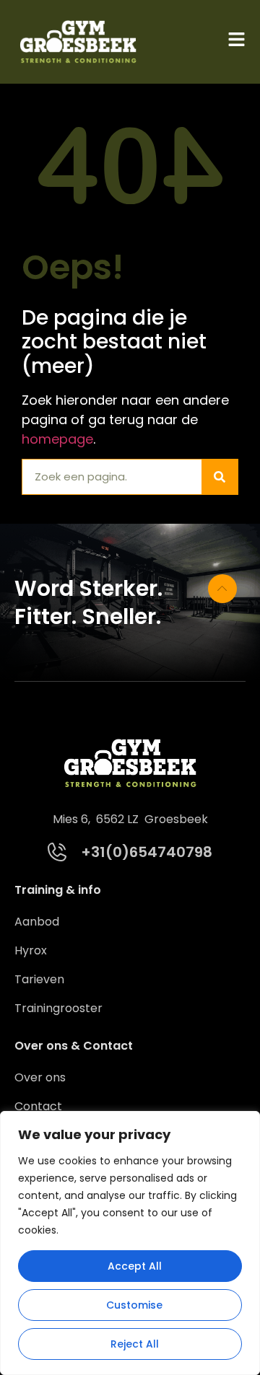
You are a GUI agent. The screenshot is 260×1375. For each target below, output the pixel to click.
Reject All (134, 1344)
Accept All (135, 1266)
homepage (57, 439)
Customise (134, 1305)
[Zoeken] (220, 477)
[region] (130, 1243)
